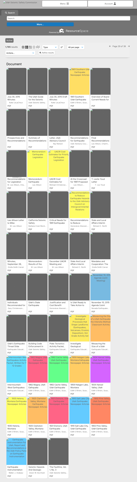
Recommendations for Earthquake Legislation (79, 141)
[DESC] (62, 47)
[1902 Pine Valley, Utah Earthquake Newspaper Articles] (100, 410)
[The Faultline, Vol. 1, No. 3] (58, 451)
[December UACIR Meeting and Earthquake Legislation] (58, 246)
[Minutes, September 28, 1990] (16, 246)
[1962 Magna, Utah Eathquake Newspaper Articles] (37, 369)
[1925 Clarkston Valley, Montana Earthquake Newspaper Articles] (37, 410)
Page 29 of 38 (119, 46)
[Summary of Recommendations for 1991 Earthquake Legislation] (37, 122)
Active (9, 40)
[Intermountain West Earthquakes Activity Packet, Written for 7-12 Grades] (16, 369)
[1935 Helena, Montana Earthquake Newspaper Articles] (16, 410)
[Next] (129, 46)
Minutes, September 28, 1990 (14, 264)
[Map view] (38, 47)
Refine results (48, 53)
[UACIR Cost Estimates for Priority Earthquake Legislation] (58, 163)
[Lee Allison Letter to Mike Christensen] (16, 204)
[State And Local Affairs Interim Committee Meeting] (79, 246)
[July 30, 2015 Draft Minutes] (58, 81)
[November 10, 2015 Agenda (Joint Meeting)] (100, 287)
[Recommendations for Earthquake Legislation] (79, 122)
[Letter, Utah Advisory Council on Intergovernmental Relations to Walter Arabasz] (58, 122)
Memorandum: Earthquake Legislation (35, 182)
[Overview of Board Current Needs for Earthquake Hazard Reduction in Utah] (100, 81)
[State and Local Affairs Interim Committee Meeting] (100, 204)
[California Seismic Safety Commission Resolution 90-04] (37, 204)
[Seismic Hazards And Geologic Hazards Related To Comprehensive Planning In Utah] (37, 451)
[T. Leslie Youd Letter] (100, 163)
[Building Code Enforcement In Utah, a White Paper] (37, 328)
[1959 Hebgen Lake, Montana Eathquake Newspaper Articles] (79, 369)
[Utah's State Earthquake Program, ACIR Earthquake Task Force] (37, 287)
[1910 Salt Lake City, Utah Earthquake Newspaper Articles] (79, 410)
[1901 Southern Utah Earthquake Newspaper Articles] (79, 81)
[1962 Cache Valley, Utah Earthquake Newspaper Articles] (58, 369)
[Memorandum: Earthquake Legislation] (37, 163)
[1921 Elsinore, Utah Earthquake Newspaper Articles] (58, 410)
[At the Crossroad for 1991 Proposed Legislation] (79, 163)
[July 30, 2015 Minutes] (16, 81)
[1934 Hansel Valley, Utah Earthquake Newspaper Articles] (100, 369)
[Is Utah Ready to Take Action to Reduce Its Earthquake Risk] (79, 287)
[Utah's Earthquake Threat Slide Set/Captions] (16, 328)
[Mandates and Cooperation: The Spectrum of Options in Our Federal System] (100, 246)
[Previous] (110, 46)
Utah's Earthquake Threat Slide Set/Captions (16, 346)
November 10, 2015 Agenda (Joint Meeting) (100, 305)
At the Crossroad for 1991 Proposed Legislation (79, 182)
